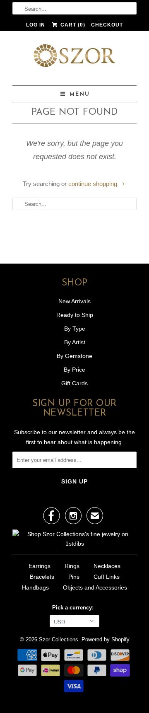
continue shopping (93, 183)
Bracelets (42, 576)
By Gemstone (74, 356)
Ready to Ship (74, 315)
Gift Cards (74, 383)
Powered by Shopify (106, 639)
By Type (74, 328)
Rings (72, 566)
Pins (73, 576)
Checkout (107, 25)
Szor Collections (58, 639)
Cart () (72, 25)
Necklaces (107, 566)
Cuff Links (107, 576)
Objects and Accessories (95, 587)
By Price (74, 369)
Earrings (39, 566)
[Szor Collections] (74, 58)
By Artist (74, 342)
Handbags (35, 587)
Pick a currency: (74, 607)
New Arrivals (74, 301)
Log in (35, 25)
